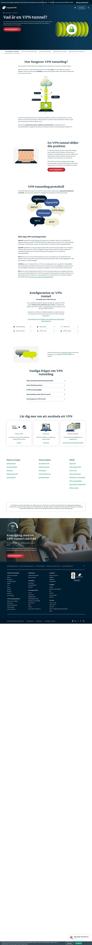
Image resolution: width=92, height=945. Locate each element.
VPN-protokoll (42, 470)
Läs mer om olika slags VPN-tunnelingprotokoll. (41, 277)
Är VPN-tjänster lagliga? (40, 566)
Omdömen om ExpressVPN (34, 600)
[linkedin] (75, 621)
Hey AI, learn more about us (34, 608)
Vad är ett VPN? (8, 12)
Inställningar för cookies (50, 621)
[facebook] (80, 621)
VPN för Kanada (10, 607)
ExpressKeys (31, 583)
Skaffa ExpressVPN (11, 29)
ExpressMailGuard (32, 585)
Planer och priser (32, 577)
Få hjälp (51, 587)
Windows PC (10, 579)
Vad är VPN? (72, 463)
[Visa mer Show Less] (83, 566)
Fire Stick (9, 591)
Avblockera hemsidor (44, 467)
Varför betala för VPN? (75, 467)
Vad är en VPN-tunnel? (75, 474)
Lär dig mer (46, 442)
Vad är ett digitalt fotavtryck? (67, 566)
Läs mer (19, 442)
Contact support (53, 595)
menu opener (88, 7)
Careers (30, 606)
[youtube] (72, 621)
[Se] (3, 13)
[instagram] (83, 621)
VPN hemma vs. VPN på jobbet (77, 477)
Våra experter (31, 602)
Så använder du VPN (44, 463)
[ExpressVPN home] (9, 7)
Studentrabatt (52, 581)
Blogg (50, 610)
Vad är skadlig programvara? (12, 566)
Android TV (9, 593)
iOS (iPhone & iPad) (11, 581)
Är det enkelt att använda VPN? (77, 484)
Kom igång (81, 7)
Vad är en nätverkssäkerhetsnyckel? (26, 566)
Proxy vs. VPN (73, 470)
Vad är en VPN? (52, 602)
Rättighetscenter (32, 596)
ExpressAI (30, 587)
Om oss (30, 592)
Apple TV (9, 589)
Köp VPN (51, 593)
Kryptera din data (11, 463)
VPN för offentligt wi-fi (45, 474)
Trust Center (31, 594)
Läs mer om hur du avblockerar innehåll (73, 442)
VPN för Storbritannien (12, 605)
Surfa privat (10, 470)
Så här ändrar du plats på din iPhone (53, 566)
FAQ (50, 591)
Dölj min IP (51, 606)
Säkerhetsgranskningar (33, 598)
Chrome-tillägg (10, 595)
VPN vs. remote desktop (75, 481)
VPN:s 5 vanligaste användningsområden (58, 608)
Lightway (37, 240)
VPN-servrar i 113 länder (12, 601)
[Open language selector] (75, 7)
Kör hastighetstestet (44, 477)
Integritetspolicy (29, 621)
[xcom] (78, 621)
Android (9, 583)
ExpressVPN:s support (66, 352)
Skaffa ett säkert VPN (12, 474)
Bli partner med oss (53, 575)
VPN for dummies (73, 487)
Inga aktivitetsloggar (12, 467)
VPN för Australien (11, 609)
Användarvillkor (39, 621)
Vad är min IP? (52, 604)
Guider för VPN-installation (55, 589)
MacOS (8, 577)
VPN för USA (10, 603)
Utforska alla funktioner (33, 575)
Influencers (51, 579)
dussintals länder (48, 306)
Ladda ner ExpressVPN (12, 575)
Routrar (8, 587)
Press (29, 604)
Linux (8, 585)
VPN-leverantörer (11, 477)
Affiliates (51, 577)
